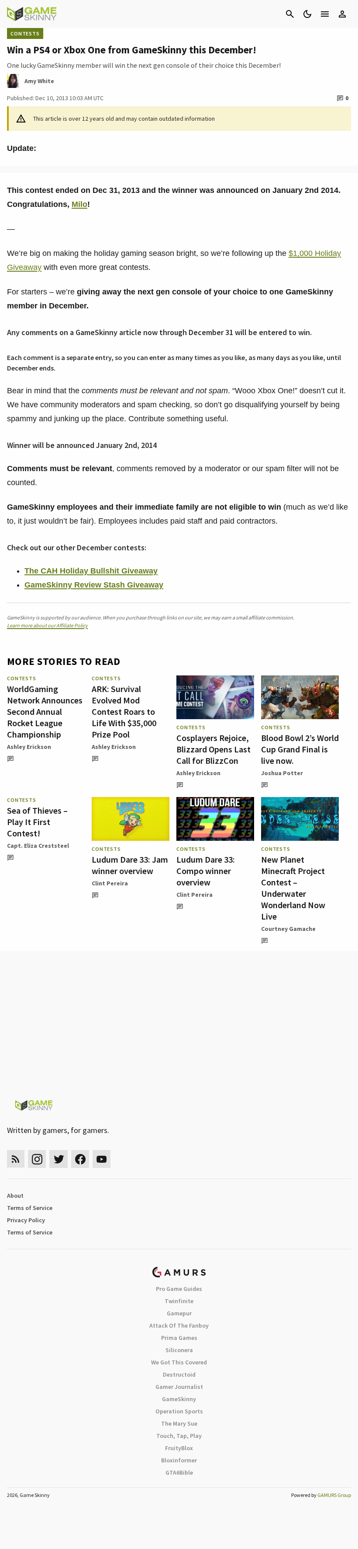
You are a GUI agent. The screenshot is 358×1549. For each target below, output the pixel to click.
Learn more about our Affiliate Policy (47, 625)
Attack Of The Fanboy (179, 1325)
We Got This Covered (179, 1362)
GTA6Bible (179, 1472)
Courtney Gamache (288, 929)
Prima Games (179, 1338)
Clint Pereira (110, 883)
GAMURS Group (334, 1495)
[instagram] (37, 1159)
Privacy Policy (26, 1220)
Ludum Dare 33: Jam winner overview (130, 865)
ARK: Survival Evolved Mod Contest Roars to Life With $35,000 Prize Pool (124, 711)
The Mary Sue (179, 1423)
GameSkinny (179, 1399)
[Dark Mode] (307, 14)
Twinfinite (179, 1301)
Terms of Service (29, 1208)
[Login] (342, 14)
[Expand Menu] (325, 14)
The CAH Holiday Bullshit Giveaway (91, 570)
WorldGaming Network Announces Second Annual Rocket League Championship (45, 711)
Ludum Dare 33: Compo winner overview (205, 871)
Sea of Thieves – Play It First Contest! (37, 822)
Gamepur (179, 1313)
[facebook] (80, 1159)
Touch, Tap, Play (179, 1436)
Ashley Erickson (29, 747)
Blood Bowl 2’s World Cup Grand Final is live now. (300, 749)
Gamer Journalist (179, 1387)
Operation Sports (179, 1411)
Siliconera (179, 1350)
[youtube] (102, 1159)
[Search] (290, 14)
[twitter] (58, 1159)
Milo (79, 204)
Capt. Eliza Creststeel (38, 846)
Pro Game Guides (179, 1289)
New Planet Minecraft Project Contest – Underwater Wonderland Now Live (293, 888)
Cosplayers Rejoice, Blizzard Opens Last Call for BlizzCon (213, 749)
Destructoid (179, 1374)
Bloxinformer (179, 1460)
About (15, 1195)
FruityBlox (179, 1448)
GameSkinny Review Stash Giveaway (93, 584)
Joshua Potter (282, 773)
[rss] (15, 1159)
